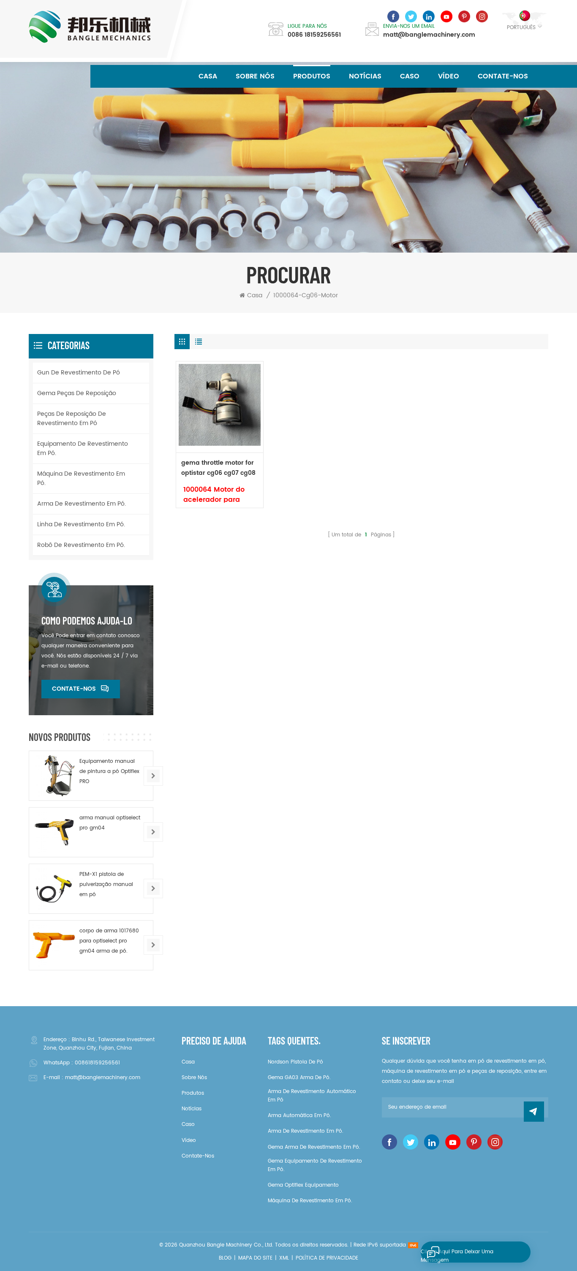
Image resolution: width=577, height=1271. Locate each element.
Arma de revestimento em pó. (81, 504)
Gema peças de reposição (76, 393)
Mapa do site (255, 1258)
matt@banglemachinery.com (429, 35)
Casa (208, 76)
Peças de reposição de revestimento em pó (71, 418)
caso (409, 76)
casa (188, 1062)
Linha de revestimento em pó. (81, 524)
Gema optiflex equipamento (303, 1185)
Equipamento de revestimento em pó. (82, 448)
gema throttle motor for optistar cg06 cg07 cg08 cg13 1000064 (218, 468)
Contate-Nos (503, 76)
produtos (193, 1093)
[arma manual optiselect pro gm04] (54, 832)
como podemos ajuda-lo (86, 621)
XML (284, 1258)
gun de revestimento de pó (78, 372)
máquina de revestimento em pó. (81, 478)
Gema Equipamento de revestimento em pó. (315, 1165)
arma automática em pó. (299, 1116)
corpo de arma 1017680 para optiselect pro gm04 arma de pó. (109, 941)
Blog (225, 1258)
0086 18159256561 (314, 35)
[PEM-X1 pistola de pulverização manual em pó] (54, 888)
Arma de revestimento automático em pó (312, 1096)
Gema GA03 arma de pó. (299, 1078)
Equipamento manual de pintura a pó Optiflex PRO (109, 771)
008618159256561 (97, 1063)
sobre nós (255, 76)
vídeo (448, 76)
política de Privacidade (327, 1258)
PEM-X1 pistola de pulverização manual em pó (106, 884)
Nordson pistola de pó (295, 1062)
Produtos (311, 76)
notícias (365, 76)
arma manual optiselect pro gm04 (109, 823)
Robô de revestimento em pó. (81, 545)
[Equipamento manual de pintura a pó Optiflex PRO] (54, 775)
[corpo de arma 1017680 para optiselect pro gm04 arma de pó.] (54, 945)
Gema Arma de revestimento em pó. (314, 1147)
